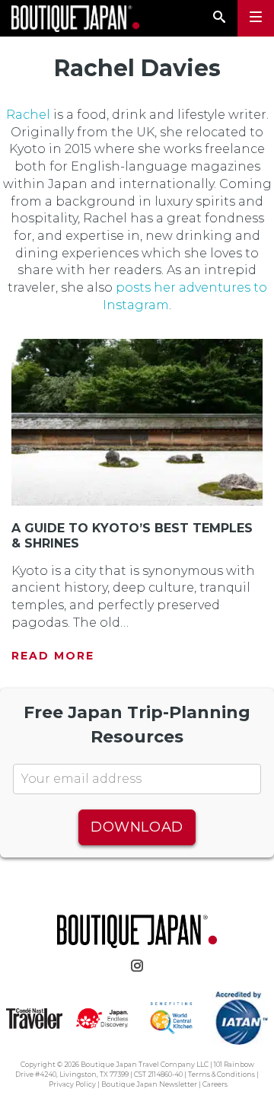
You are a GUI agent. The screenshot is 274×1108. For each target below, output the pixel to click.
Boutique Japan (75, 19)
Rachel (28, 114)
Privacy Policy (72, 1084)
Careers (215, 1084)
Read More (52, 656)
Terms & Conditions (221, 1074)
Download (137, 827)
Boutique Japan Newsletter (149, 1084)
